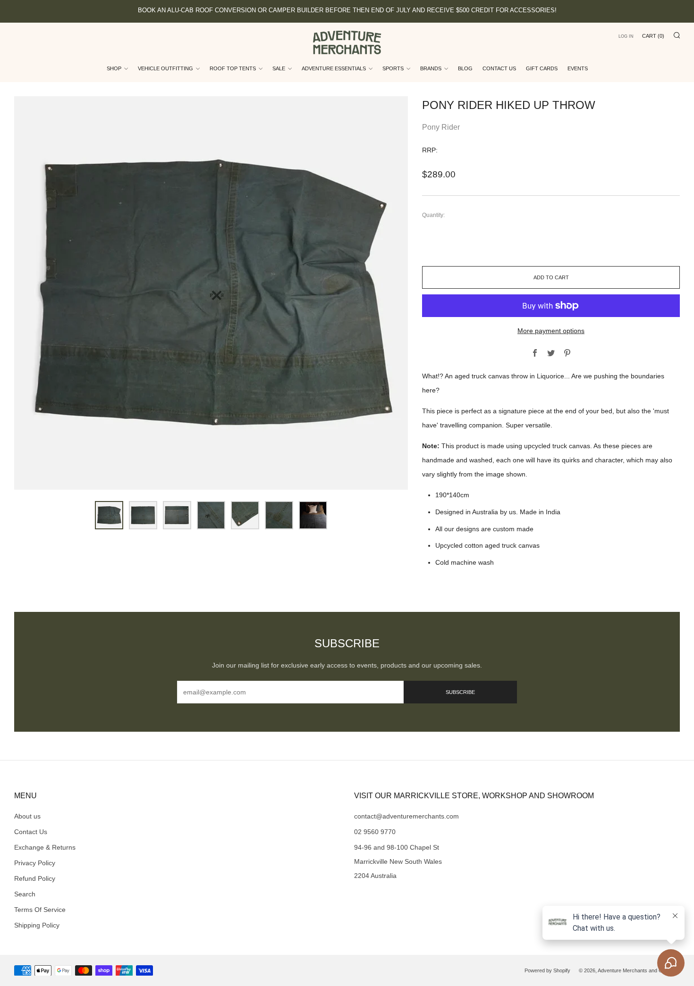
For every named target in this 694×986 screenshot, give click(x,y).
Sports (393, 68)
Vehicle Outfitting (165, 68)
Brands (430, 68)
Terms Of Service (40, 909)
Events (577, 68)
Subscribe (460, 692)
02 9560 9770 (375, 832)
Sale (278, 68)
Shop (114, 68)
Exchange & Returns (45, 847)
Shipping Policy (36, 925)
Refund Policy (34, 878)
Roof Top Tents (233, 68)
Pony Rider (441, 127)
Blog (465, 68)
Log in (626, 36)
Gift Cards (542, 68)
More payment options (550, 330)
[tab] (109, 515)
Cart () (653, 36)
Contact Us (499, 68)
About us (27, 816)
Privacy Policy (34, 863)
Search (24, 894)
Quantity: (433, 215)
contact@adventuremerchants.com (406, 816)
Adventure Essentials (334, 68)
